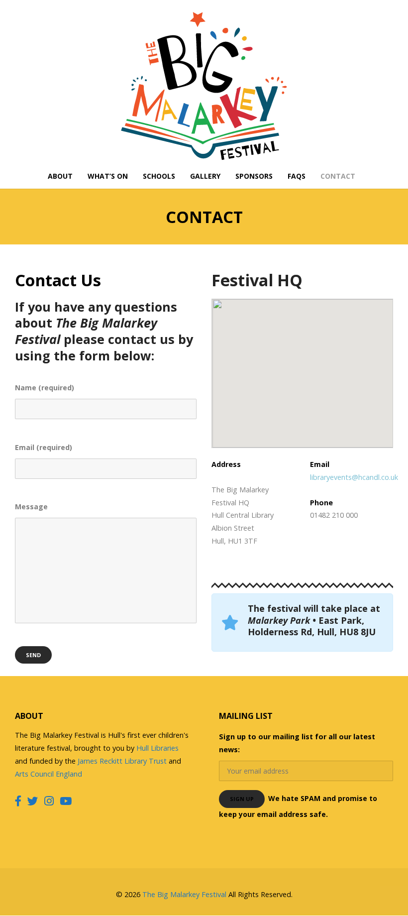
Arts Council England (48, 774)
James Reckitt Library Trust (123, 761)
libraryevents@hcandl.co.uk (354, 477)
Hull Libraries (157, 748)
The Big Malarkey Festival (184, 894)
